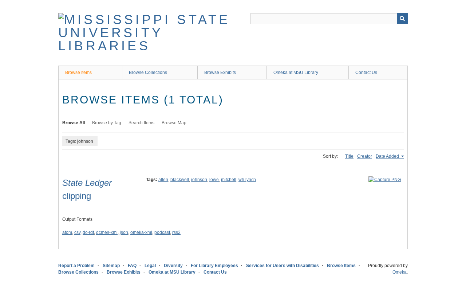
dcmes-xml (107, 232)
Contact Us (366, 72)
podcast (162, 232)
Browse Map (174, 122)
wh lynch (247, 179)
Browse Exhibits (220, 72)
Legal (150, 265)
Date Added (388, 156)
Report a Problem (76, 265)
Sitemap (111, 265)
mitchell (228, 179)
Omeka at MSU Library (295, 72)
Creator (364, 156)
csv (77, 232)
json (124, 232)
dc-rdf (88, 232)
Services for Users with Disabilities (282, 265)
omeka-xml (141, 232)
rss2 (176, 232)
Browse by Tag (106, 122)
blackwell (179, 179)
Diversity (173, 265)
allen (163, 179)
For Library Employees (214, 265)
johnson (199, 179)
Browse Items (78, 72)
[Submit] (402, 18)
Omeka (399, 272)
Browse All (73, 122)
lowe (214, 179)
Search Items (141, 122)
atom (67, 232)
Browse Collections (148, 72)
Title (349, 156)
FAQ (132, 265)
